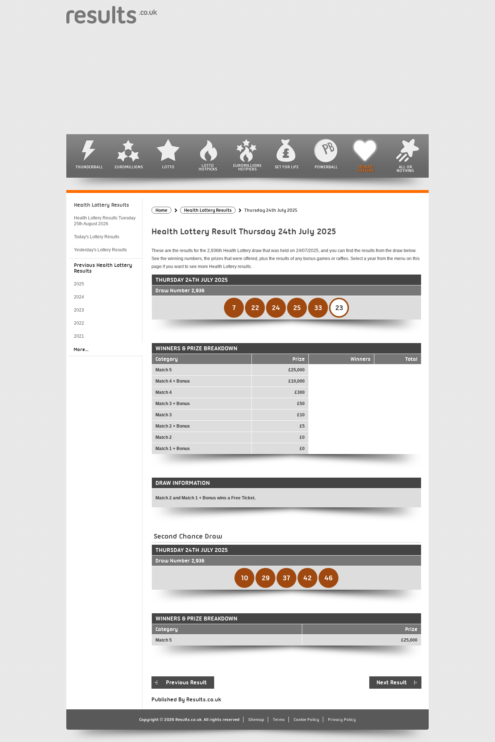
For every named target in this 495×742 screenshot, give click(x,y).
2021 (79, 336)
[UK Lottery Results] (111, 14)
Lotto (168, 166)
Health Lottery (365, 168)
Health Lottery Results (101, 205)
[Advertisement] (247, 80)
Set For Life (287, 166)
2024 (79, 297)
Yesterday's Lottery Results (100, 249)
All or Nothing (405, 168)
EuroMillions (129, 166)
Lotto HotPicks (208, 167)
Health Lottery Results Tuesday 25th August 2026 (105, 220)
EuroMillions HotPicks (247, 167)
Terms (279, 719)
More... (81, 349)
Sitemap (256, 719)
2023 (79, 310)
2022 (79, 323)
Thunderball (89, 166)
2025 (79, 284)
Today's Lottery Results (96, 236)
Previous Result (186, 682)
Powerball (326, 166)
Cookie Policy (306, 719)
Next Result (392, 682)
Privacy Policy (342, 719)
